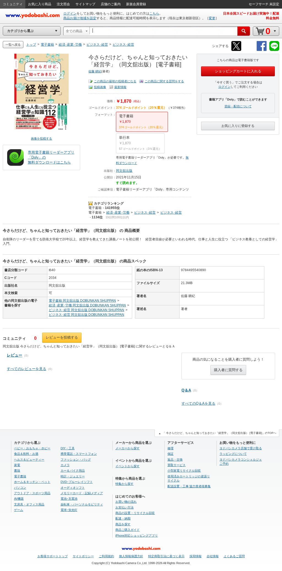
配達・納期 (123, 518)
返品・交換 (175, 459)
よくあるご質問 (234, 556)
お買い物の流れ (126, 501)
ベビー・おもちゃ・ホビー (32, 448)
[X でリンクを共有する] (236, 49)
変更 (212, 18)
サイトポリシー (83, 556)
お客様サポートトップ (52, 556)
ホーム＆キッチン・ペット (32, 481)
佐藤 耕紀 (94, 71)
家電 (17, 465)
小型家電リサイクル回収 (184, 470)
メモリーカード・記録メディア (82, 493)
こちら (154, 13)
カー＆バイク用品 (73, 470)
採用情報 (195, 556)
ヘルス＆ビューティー (29, 459)
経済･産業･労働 (117, 212)
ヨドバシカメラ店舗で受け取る (240, 448)
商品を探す (123, 524)
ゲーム (18, 510)
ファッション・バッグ (76, 459)
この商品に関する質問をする (164, 81)
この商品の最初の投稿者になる (115, 81)
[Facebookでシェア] (262, 49)
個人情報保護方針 (131, 556)
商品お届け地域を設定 (79, 18)
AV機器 (19, 498)
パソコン (20, 487)
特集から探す (124, 483)
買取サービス (176, 465)
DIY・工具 (68, 448)
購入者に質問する (228, 370)
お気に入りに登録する (237, 126)
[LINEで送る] (274, 49)
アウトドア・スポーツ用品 (32, 493)
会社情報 (213, 556)
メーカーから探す (127, 448)
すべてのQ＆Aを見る (198, 403)
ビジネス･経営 (145, 212)
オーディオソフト (73, 487)
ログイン (70, 13)
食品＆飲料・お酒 (26, 453)
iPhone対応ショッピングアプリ (136, 535)
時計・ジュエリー (73, 476)
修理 (170, 448)
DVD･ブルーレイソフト (77, 481)
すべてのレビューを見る (26, 369)
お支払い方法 (124, 507)
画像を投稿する (41, 138)
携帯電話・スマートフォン (79, 453)
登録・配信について (238, 106)
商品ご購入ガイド (127, 529)
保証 (170, 453)
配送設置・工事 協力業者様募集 (189, 486)
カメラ (65, 465)
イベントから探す (127, 466)
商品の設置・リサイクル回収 (135, 513)
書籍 (17, 470)
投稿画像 (100, 87)
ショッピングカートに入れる (238, 71)
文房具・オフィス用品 (29, 504)
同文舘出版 (124, 171)
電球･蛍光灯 (69, 510)
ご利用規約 (106, 556)
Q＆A (186, 390)
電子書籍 (95, 208)
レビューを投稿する (62, 337)
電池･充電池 (69, 498)
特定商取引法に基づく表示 (166, 556)
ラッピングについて (233, 453)
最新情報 (120, 87)
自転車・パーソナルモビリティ (82, 504)
